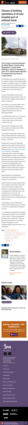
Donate (23, 2)
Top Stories (9, 233)
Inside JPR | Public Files (8, 372)
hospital (15, 237)
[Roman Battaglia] (4, 253)
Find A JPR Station (7, 391)
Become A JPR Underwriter (9, 382)
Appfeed (8, 240)
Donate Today (6, 378)
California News (19, 233)
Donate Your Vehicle (8, 385)
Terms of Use (6, 369)
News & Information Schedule (10, 401)
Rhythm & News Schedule (9, 398)
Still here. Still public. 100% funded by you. (14, 325)
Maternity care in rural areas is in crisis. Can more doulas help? (13, 308)
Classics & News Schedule (9, 395)
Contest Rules (6, 375)
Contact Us (5, 365)
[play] (2, 423)
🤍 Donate (14, 334)
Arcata (7, 237)
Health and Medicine (11, 230)
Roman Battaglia (5, 25)
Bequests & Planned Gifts (9, 388)
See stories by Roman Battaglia (16, 273)
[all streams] (26, 423)
